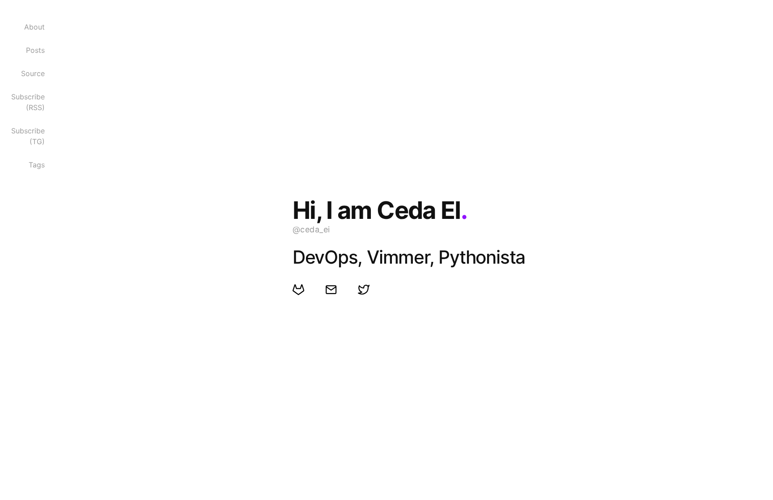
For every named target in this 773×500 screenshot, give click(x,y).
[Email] (331, 289)
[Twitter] (363, 289)
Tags (37, 164)
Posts (35, 50)
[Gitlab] (298, 289)
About (34, 26)
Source (33, 73)
